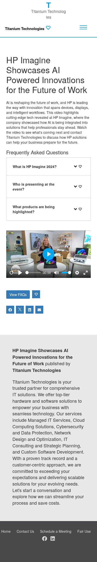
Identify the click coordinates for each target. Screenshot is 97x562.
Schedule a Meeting (55, 531)
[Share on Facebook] (10, 309)
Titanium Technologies (24, 28)
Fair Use (84, 531)
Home (6, 531)
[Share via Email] (39, 309)
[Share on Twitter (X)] (20, 309)
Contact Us (25, 531)
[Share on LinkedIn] (29, 309)
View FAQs (18, 294)
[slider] (33, 272)
